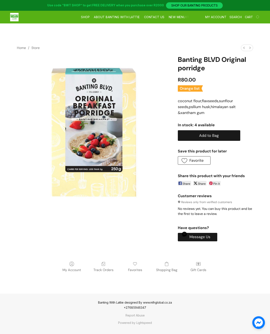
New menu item (181, 17)
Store (35, 48)
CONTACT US (154, 17)
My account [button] (215, 17)
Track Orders (103, 270)
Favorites (135, 270)
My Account (71, 270)
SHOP (85, 17)
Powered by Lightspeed (135, 322)
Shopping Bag (166, 270)
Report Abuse (135, 315)
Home (21, 48)
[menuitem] (244, 48)
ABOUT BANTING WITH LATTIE (117, 17)
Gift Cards (198, 270)
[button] (194, 5)
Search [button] (236, 17)
